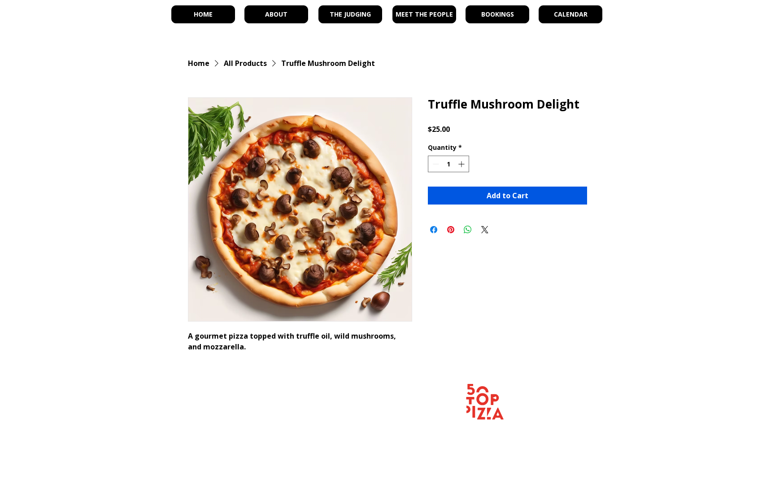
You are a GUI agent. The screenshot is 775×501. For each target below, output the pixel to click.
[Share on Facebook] (433, 229)
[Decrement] (434, 164)
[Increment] (462, 164)
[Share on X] (484, 229)
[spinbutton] (448, 164)
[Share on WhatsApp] (467, 229)
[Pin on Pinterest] (450, 229)
